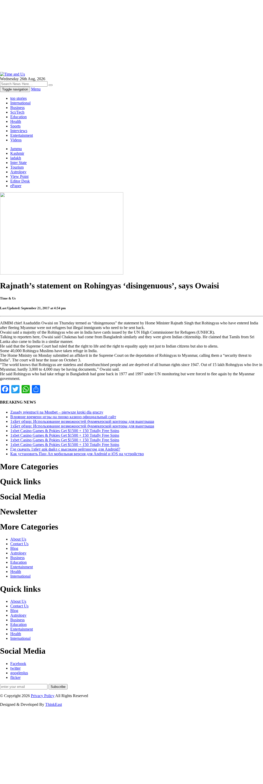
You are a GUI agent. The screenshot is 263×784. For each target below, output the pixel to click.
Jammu (16, 149)
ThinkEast (53, 704)
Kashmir (17, 153)
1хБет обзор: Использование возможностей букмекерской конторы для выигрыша (82, 421)
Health (15, 121)
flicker (15, 677)
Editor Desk (20, 181)
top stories (18, 98)
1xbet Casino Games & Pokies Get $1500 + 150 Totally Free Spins (64, 431)
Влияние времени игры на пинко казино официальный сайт (63, 417)
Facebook (18, 663)
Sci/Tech (17, 112)
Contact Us (19, 544)
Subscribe (58, 687)
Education (18, 117)
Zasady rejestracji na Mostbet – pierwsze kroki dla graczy (56, 412)
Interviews (18, 131)
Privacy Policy (42, 696)
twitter (15, 668)
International (20, 103)
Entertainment (21, 135)
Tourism (17, 167)
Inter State (18, 162)
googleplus (19, 673)
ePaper (15, 186)
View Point (19, 176)
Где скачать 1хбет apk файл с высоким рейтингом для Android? (65, 449)
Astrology (18, 172)
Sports (15, 126)
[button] (51, 85)
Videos (16, 140)
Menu (36, 89)
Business (17, 107)
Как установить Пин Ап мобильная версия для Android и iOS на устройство (77, 454)
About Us (18, 539)
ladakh (15, 158)
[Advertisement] (131, 36)
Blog (14, 548)
